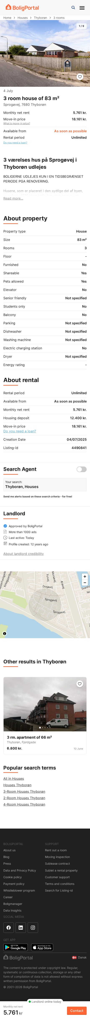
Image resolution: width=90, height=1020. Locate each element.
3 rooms (58, 17)
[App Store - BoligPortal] (42, 947)
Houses (23, 17)
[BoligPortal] (22, 7)
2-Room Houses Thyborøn (24, 798)
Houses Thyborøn (17, 785)
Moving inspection (57, 857)
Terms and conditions (59, 883)
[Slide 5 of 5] (50, 727)
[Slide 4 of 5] (47, 727)
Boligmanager (12, 904)
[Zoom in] (85, 577)
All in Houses (13, 778)
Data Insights (12, 910)
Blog (6, 857)
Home (7, 17)
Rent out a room (56, 850)
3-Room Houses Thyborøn (24, 791)
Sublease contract (57, 863)
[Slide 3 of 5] (45, 727)
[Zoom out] (85, 583)
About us (9, 850)
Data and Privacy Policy (19, 870)
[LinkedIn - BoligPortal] (20, 927)
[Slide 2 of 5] (42, 727)
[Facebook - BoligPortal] (8, 927)
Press (7, 863)
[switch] (82, 469)
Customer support (57, 877)
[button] (73, 8)
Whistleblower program (19, 890)
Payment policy (13, 883)
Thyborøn (40, 17)
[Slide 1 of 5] (40, 727)
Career (8, 897)
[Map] (45, 604)
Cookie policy (12, 877)
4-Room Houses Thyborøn (24, 804)
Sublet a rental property (61, 870)
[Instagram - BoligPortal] (33, 927)
